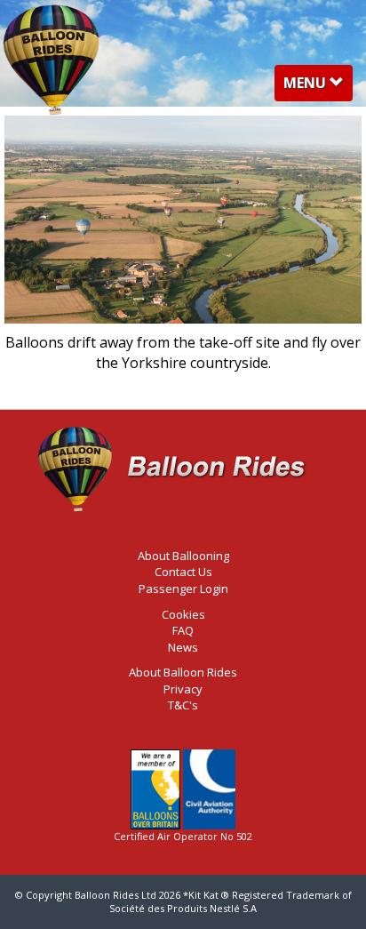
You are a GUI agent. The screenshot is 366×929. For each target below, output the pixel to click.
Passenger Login (183, 589)
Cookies (183, 614)
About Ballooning (183, 556)
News (183, 647)
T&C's (183, 705)
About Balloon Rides (183, 672)
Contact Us (183, 572)
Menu (317, 86)
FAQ (183, 630)
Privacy (183, 689)
